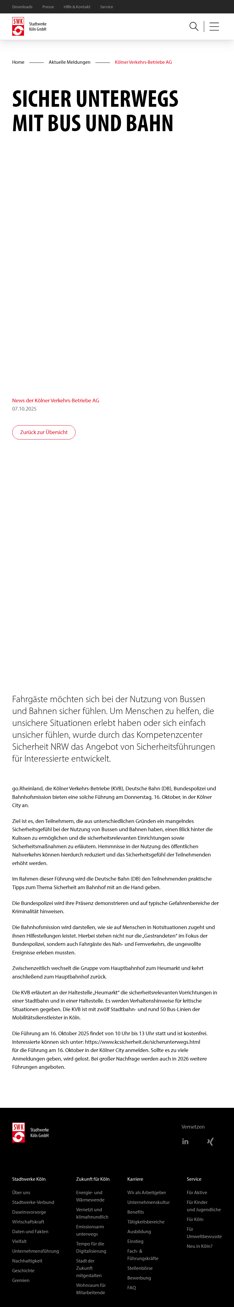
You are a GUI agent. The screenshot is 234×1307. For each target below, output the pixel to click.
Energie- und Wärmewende (90, 1196)
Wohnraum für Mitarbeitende (91, 1288)
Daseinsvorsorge (29, 1212)
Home (18, 62)
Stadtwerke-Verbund (33, 1202)
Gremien (21, 1280)
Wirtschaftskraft (28, 1222)
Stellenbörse (140, 1268)
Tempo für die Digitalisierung (91, 1247)
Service (106, 6)
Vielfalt (19, 1241)
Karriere (135, 1179)
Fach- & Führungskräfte (142, 1254)
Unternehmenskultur (148, 1202)
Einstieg (135, 1241)
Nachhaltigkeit (27, 1261)
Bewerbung (139, 1278)
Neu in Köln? (200, 1246)
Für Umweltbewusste (204, 1232)
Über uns (21, 1192)
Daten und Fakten (30, 1231)
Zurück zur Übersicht (44, 432)
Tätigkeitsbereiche (146, 1222)
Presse (48, 6)
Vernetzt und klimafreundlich (92, 1213)
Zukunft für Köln (93, 1179)
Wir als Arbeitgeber (146, 1192)
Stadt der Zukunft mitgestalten (89, 1268)
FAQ (131, 1288)
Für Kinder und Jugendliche (204, 1205)
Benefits (135, 1212)
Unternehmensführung (35, 1251)
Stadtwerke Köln (29, 1179)
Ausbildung (139, 1231)
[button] (214, 26)
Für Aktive (197, 1192)
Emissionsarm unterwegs (90, 1230)
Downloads (22, 6)
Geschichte (23, 1270)
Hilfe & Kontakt (77, 6)
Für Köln (195, 1219)
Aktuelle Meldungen (69, 62)
